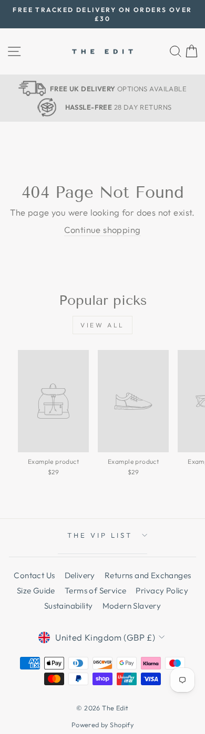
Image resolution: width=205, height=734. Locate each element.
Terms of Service (96, 590)
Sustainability (68, 606)
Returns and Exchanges (148, 575)
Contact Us (34, 575)
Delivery (80, 575)
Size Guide (36, 590)
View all (102, 325)
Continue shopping (102, 229)
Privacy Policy (162, 590)
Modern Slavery (131, 606)
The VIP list (99, 535)
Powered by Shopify (102, 724)
